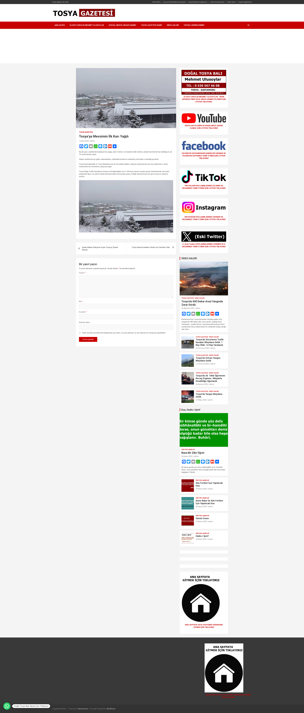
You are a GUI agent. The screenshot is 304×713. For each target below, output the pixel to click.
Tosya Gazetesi (86, 132)
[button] (6, 706)
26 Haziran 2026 (202, 384)
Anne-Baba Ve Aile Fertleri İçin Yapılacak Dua (209, 502)
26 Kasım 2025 (186, 456)
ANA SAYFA (156, 2)
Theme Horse (82, 709)
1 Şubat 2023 (84, 141)
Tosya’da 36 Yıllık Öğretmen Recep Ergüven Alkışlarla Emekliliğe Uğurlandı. (210, 378)
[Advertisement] (152, 46)
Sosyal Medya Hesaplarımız (197, 2)
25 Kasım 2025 (201, 521)
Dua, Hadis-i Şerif (190, 409)
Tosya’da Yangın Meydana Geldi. (209, 395)
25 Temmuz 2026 (202, 348)
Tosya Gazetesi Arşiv (217, 2)
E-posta (82, 312)
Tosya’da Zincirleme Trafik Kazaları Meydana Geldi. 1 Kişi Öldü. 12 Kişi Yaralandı (209, 342)
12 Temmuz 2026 (202, 364)
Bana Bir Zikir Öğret (192, 452)
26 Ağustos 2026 (187, 308)
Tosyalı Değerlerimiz (245, 2)
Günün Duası (202, 518)
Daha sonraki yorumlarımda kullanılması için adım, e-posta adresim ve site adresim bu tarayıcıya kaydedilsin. (124, 333)
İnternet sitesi (84, 322)
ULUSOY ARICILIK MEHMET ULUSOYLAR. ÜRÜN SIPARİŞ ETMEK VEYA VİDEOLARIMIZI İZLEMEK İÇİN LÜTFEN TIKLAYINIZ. (204, 99)
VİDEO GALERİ (189, 258)
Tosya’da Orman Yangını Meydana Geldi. (208, 359)
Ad (80, 301)
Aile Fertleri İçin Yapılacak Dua (209, 484)
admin (92, 141)
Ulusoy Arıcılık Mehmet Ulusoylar (174, 2)
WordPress (111, 709)
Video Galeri (231, 2)
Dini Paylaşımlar (188, 449)
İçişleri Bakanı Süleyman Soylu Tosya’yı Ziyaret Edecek (100, 248)
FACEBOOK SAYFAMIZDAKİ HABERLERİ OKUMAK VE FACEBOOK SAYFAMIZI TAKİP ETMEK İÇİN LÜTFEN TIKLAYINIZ (204, 155)
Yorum (82, 273)
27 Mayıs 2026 (201, 400)
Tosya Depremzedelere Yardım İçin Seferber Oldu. (151, 247)
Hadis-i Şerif (202, 536)
